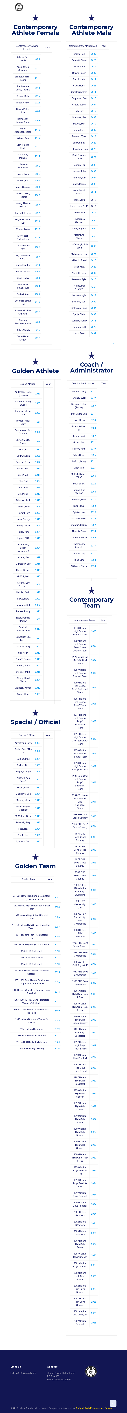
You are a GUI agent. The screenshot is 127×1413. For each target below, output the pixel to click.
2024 (37, 110)
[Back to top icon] (113, 1403)
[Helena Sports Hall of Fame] (19, 7)
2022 (37, 102)
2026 (37, 96)
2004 (37, 59)
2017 (37, 312)
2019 (37, 130)
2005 (37, 174)
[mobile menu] (111, 7)
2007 (37, 195)
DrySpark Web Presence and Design (94, 1408)
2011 (37, 68)
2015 (37, 229)
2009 (37, 120)
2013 (37, 88)
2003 (37, 180)
